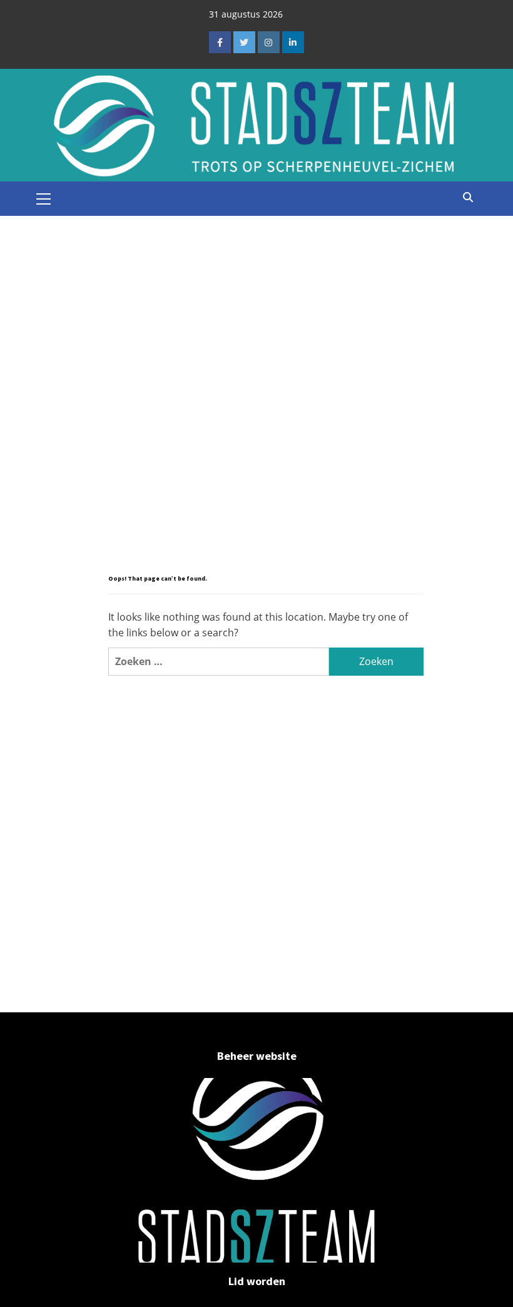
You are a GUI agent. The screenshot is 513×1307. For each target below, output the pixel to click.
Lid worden (256, 1281)
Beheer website (257, 1056)
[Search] (467, 197)
